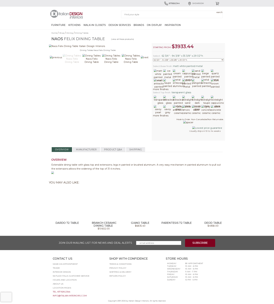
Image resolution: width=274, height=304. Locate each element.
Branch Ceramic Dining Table (104, 224)
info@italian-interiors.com (70, 295)
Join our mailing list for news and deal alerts (95, 242)
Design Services (119, 25)
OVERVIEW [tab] (62, 149)
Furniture (58, 25)
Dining (69, 33)
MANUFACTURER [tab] (86, 149)
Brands (139, 25)
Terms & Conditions (120, 264)
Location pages (62, 288)
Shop (61, 33)
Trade (56, 268)
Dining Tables (81, 33)
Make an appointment (65, 264)
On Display (154, 25)
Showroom (198, 3)
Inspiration (173, 25)
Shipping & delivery (120, 272)
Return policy (117, 276)
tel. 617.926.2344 (61, 291)
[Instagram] (117, 283)
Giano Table (140, 222)
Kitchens (74, 25)
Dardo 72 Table (67, 222)
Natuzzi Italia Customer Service (71, 276)
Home (54, 33)
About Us (58, 284)
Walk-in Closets (94, 25)
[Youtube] (123, 283)
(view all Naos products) (122, 39)
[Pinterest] (129, 283)
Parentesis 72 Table (176, 222)
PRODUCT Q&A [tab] (113, 149)
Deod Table (213, 222)
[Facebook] (111, 283)
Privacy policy (117, 268)
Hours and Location (65, 280)
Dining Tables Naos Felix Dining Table (98, 50)
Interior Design (62, 272)
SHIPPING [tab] (135, 149)
